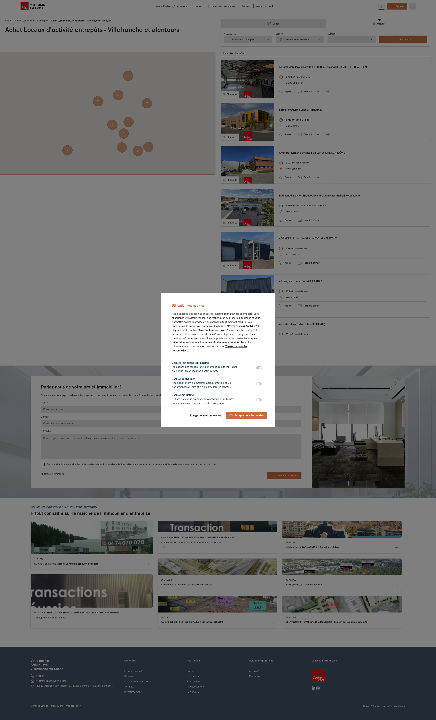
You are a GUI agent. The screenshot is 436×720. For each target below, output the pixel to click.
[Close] (271, 296)
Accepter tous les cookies (249, 415)
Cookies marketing (183, 395)
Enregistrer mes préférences (206, 415)
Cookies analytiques (183, 379)
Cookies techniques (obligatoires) (191, 363)
